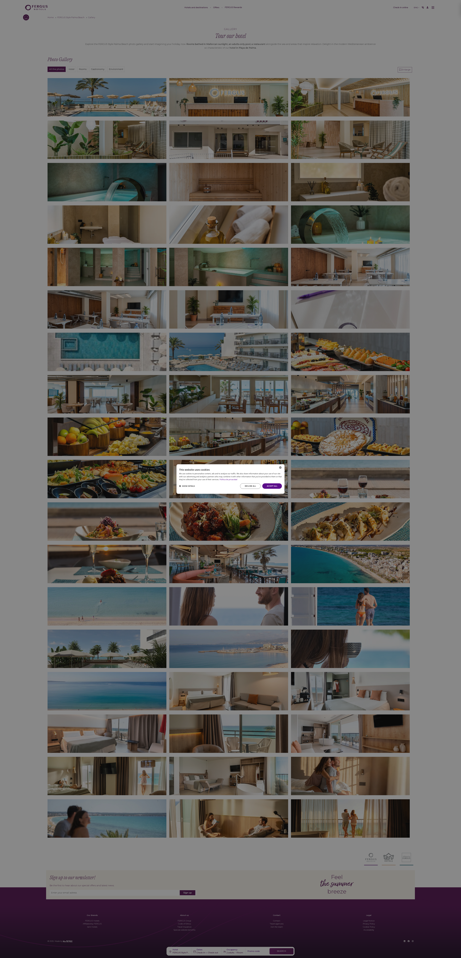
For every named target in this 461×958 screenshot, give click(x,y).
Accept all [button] (272, 486)
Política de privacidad (228, 479)
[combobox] (280, 467)
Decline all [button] (250, 486)
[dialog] (230, 479)
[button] (187, 486)
